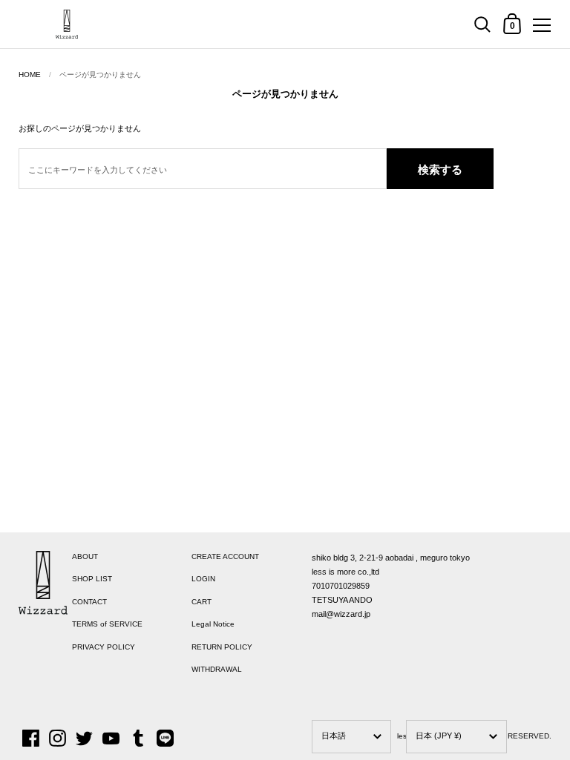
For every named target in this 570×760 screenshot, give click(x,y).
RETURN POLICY (221, 647)
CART (201, 602)
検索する (440, 169)
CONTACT (89, 602)
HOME (30, 74)
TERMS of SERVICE (107, 624)
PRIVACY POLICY (103, 647)
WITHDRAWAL (216, 669)
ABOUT (85, 556)
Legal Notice (213, 624)
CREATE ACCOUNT (225, 556)
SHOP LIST (92, 579)
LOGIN (203, 579)
